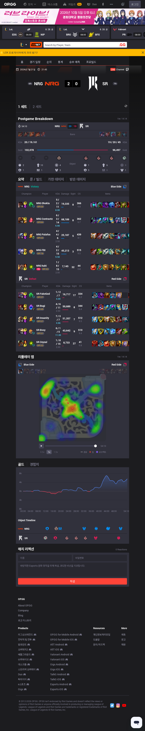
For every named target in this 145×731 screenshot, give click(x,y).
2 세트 (37, 106)
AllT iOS (54, 649)
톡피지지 (22, 679)
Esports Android (59, 684)
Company (23, 610)
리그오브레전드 (25, 634)
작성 (72, 581)
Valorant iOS (57, 659)
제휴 (123, 634)
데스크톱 (22, 664)
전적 (30, 4)
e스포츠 (22, 684)
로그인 (135, 4)
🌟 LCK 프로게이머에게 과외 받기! (19, 52)
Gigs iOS (55, 669)
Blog (20, 615)
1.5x (56, 452)
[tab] (22, 179)
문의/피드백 (99, 644)
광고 (123, 639)
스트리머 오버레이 (27, 669)
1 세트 (22, 106)
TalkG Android (58, 674)
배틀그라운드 (24, 654)
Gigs (20, 689)
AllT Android (57, 644)
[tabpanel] (72, 266)
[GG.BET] (36, 45)
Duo (20, 674)
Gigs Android (57, 664)
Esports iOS (56, 689)
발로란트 (22, 644)
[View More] (111, 4)
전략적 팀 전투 (25, 639)
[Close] (143, 52)
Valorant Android (59, 654)
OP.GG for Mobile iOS (62, 639)
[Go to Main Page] (10, 4)
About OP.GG (25, 605)
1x (49, 452)
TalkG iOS (55, 679)
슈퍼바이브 (23, 659)
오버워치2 (23, 649)
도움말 (96, 639)
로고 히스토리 (24, 620)
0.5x (42, 452)
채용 (123, 644)
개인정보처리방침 (101, 634)
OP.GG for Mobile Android (64, 634)
